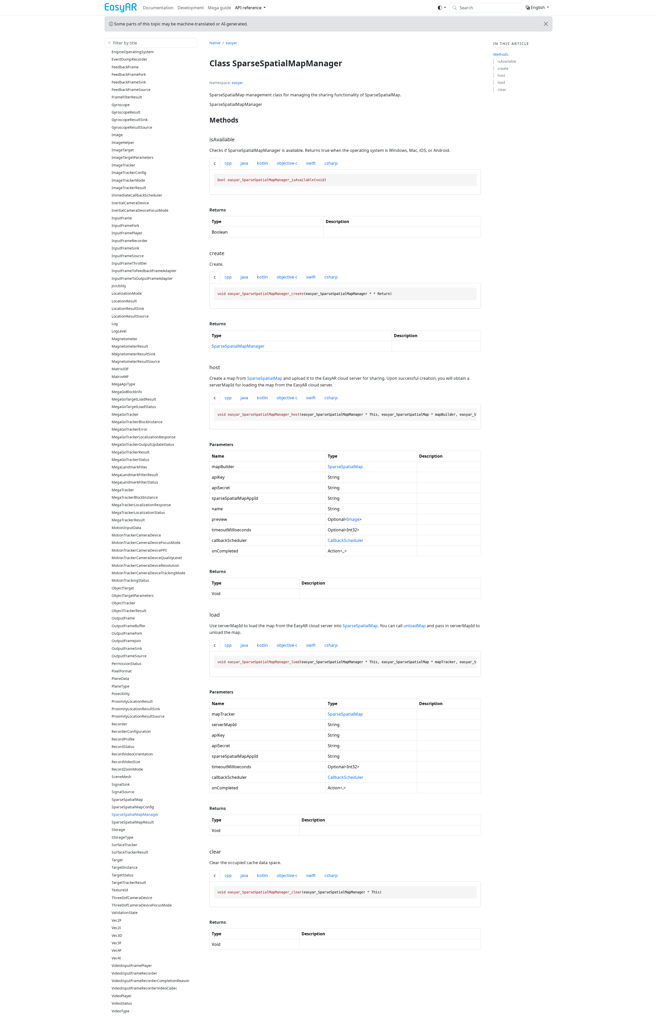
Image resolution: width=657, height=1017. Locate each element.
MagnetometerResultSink (133, 354)
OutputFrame (123, 618)
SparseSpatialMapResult (133, 822)
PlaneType (120, 686)
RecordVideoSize (126, 761)
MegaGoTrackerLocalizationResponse (144, 436)
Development (191, 8)
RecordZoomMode (127, 769)
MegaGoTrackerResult (130, 452)
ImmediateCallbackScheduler (137, 195)
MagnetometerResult (130, 346)
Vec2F (116, 920)
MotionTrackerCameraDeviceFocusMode (146, 542)
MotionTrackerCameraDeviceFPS (139, 550)
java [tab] (244, 163)
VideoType (120, 1011)
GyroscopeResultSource (132, 127)
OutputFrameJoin (126, 640)
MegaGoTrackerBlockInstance (137, 421)
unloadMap (414, 625)
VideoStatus (122, 1003)
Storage (118, 829)
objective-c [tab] (287, 163)
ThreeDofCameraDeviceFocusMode (142, 905)
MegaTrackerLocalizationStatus (138, 512)
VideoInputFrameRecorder (134, 973)
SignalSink (121, 784)
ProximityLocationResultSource (138, 716)
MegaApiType (123, 384)
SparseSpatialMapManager (135, 814)
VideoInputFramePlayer (132, 965)
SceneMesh (121, 776)
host (501, 75)
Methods (500, 54)
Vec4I (116, 958)
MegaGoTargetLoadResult (134, 399)
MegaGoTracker (125, 414)
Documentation (158, 8)
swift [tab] (311, 163)
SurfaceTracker (124, 844)
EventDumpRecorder (129, 59)
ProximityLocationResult (132, 701)
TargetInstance (125, 867)
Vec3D (117, 935)
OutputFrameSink (127, 648)
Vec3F (116, 942)
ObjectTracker (124, 602)
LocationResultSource (130, 316)
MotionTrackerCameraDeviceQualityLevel (147, 557)
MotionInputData (126, 527)
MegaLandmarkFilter (129, 467)
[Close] (546, 24)
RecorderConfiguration (131, 731)
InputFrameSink (125, 248)
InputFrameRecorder (130, 240)
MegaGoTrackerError (129, 429)
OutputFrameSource (129, 655)
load (501, 82)
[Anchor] (243, 120)
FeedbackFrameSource (131, 89)
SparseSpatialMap (127, 799)
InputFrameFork (125, 225)
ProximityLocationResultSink (136, 708)
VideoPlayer (122, 995)
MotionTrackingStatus (130, 580)
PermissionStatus (126, 663)
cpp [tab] (228, 163)
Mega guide (219, 8)
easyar (231, 42)
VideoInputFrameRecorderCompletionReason (150, 980)
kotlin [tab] (262, 163)
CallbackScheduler (345, 540)
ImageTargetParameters (132, 157)
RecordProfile (123, 739)
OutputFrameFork (127, 633)
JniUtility (119, 285)
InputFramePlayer (127, 232)
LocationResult (124, 301)
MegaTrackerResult (128, 519)
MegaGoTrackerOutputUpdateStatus (143, 444)
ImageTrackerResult (129, 187)
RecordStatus (123, 746)
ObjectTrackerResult (129, 610)
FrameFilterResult (127, 97)
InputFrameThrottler (129, 263)
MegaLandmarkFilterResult (135, 474)
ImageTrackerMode (128, 180)
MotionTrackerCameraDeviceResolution (145, 565)
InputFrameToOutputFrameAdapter (142, 278)
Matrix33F (120, 368)
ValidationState (125, 912)
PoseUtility (121, 693)
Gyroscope (121, 104)
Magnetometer (124, 338)
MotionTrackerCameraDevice (136, 535)
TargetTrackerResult (129, 882)
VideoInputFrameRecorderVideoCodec (144, 988)
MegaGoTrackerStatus (130, 459)
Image (117, 134)
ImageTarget (123, 149)
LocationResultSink (128, 308)
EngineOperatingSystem (133, 51)
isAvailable (507, 61)
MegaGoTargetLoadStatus (134, 406)
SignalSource (123, 791)
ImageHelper (123, 142)
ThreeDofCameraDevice (132, 897)
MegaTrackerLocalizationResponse (141, 504)
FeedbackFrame (125, 66)
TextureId (120, 889)
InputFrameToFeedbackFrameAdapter (144, 270)
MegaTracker (123, 489)
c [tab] (215, 163)
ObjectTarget (123, 588)
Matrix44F (120, 376)
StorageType (122, 837)
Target (117, 859)
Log (115, 323)
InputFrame (122, 218)
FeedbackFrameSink (129, 82)
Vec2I (116, 927)
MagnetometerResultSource (136, 361)
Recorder (119, 724)
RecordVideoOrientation (132, 754)
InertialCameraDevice (130, 202)
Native (214, 42)
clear (502, 89)
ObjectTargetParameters (133, 595)
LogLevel (119, 331)
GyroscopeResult (126, 112)
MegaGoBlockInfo (127, 391)
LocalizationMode (127, 293)
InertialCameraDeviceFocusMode (140, 210)
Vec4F (116, 950)
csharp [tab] (331, 163)
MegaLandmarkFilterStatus (135, 482)
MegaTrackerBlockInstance (135, 497)
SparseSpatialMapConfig (133, 807)
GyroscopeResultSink (130, 119)
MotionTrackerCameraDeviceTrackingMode (148, 572)
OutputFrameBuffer (129, 625)
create (503, 68)
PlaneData (120, 678)
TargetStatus (122, 875)
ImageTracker (123, 165)
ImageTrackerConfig (129, 172)
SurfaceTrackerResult (130, 852)
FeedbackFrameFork (129, 74)
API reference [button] (248, 8)
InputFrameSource (128, 255)
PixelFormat (122, 671)
